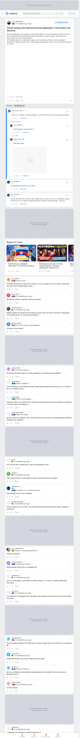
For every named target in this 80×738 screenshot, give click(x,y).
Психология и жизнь (23, 562)
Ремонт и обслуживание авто (26, 548)
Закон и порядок (22, 381)
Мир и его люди (22, 412)
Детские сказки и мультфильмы (27, 323)
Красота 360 (21, 278)
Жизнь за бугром (22, 667)
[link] (21, 256)
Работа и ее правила (23, 397)
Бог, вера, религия (21, 368)
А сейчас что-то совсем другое (28, 488)
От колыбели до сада (23, 24)
